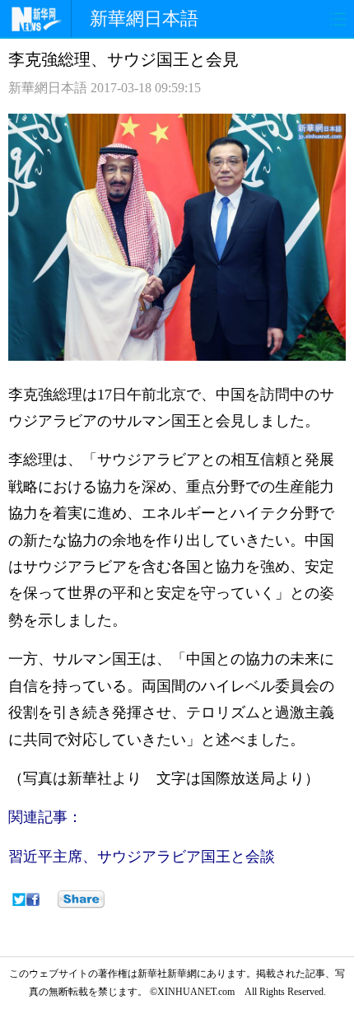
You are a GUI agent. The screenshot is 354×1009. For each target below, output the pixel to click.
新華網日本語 (144, 18)
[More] (81, 899)
